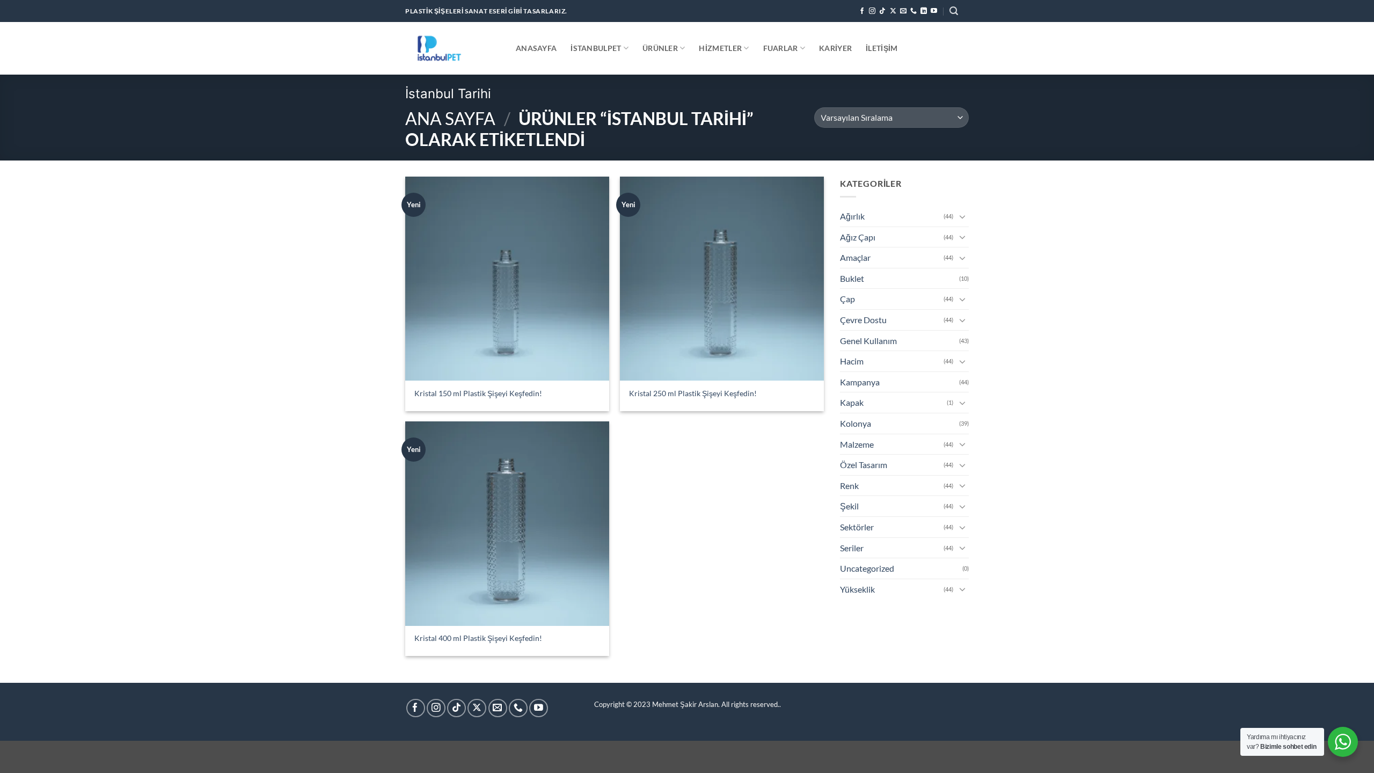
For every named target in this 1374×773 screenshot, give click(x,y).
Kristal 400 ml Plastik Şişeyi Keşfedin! (478, 638)
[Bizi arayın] (913, 11)
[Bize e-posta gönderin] (903, 11)
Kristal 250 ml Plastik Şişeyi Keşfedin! (693, 393)
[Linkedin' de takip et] (923, 11)
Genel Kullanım (868, 341)
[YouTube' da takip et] (934, 11)
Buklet (852, 278)
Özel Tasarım (863, 465)
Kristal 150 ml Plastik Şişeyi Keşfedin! (478, 393)
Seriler (852, 548)
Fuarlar (780, 48)
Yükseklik (857, 589)
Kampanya (860, 382)
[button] (953, 11)
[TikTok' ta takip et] (882, 11)
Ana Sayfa (450, 118)
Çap (847, 299)
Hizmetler (720, 48)
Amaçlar (855, 257)
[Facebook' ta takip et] (862, 11)
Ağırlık (852, 216)
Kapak (852, 402)
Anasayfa (536, 48)
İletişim (881, 48)
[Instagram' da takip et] (872, 11)
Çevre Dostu (863, 320)
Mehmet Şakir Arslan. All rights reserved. (715, 704)
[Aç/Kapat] (962, 216)
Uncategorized (867, 568)
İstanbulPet (596, 48)
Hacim (852, 361)
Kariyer (835, 48)
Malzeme (857, 444)
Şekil (849, 506)
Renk (849, 485)
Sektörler (857, 527)
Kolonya (855, 423)
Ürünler (660, 48)
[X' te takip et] (893, 11)
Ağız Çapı (857, 237)
